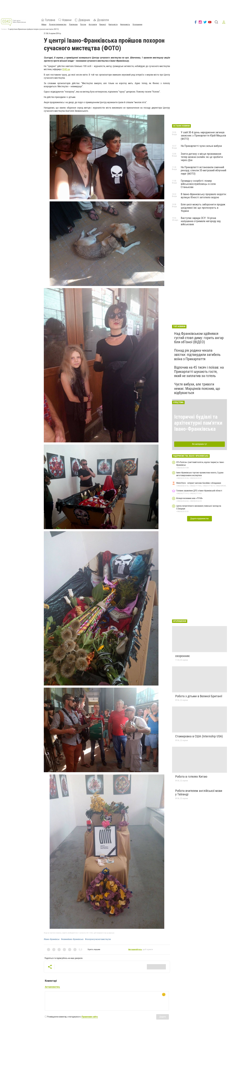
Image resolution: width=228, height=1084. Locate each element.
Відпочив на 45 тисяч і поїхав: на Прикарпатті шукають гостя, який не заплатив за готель (199, 371)
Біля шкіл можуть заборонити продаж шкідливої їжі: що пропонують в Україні (203, 207)
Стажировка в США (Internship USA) (199, 736)
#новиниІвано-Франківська (72, 939)
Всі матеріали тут (199, 444)
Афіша (43, 24)
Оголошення (137, 24)
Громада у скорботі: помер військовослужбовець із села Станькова (198, 184)
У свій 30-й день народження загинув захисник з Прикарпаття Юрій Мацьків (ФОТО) (203, 135)
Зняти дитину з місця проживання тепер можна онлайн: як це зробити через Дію (202, 157)
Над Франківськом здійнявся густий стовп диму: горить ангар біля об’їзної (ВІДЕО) (199, 337)
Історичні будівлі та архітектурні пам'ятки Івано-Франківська (198, 423)
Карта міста (113, 24)
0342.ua (66, 69)
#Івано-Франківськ (52, 939)
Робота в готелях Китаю (191, 776)
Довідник (84, 20)
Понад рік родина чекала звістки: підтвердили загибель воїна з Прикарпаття (197, 354)
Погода (83, 24)
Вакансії (102, 24)
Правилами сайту (90, 1016)
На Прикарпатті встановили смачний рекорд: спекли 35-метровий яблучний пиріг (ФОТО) (203, 170)
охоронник (182, 656)
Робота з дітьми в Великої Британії (198, 696)
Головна (50, 20)
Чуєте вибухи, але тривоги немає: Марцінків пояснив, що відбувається (197, 388)
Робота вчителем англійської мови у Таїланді (198, 792)
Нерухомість (125, 24)
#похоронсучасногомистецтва (98, 939)
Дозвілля (103, 20)
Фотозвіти (93, 24)
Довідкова (73, 24)
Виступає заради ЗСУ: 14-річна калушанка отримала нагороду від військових (201, 221)
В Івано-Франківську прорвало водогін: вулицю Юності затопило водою (203, 196)
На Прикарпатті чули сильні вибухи (201, 145)
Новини (67, 20)
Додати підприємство (57, 24)
